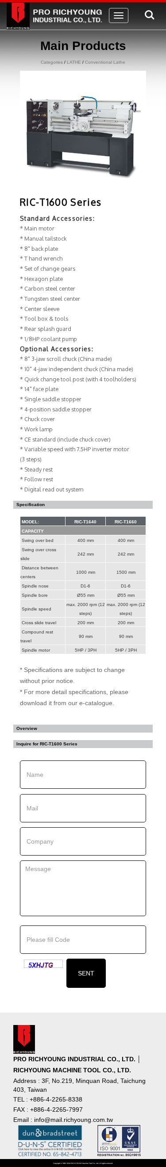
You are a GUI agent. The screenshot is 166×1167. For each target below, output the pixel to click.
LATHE (74, 62)
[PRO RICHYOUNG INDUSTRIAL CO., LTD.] (56, 13)
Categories (52, 62)
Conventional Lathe (105, 62)
